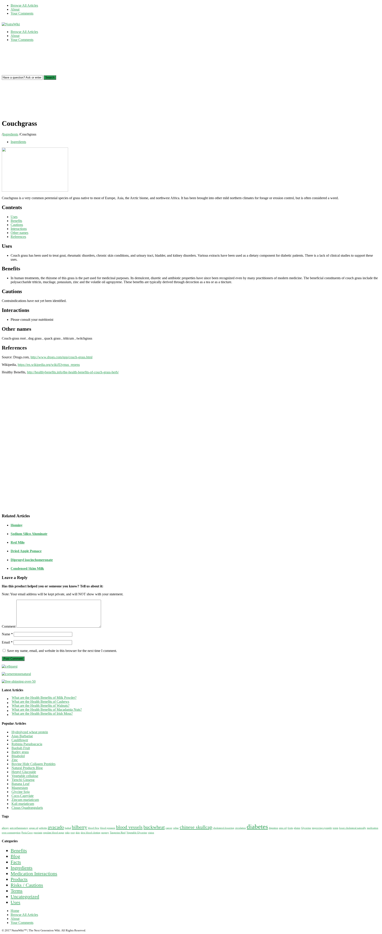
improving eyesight (322, 828)
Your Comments (22, 13)
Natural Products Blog (27, 768)
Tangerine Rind (118, 832)
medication (372, 828)
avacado (56, 827)
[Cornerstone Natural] (16, 674)
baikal (68, 828)
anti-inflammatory (19, 828)
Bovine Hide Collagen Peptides (33, 764)
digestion (273, 828)
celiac (176, 828)
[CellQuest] (9, 666)
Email (7, 642)
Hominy (17, 525)
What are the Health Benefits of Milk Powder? (44, 697)
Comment (8, 626)
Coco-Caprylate (22, 796)
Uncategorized (25, 896)
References (18, 237)
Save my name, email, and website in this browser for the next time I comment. (62, 651)
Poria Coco (27, 832)
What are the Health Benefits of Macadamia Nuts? (47, 709)
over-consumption (11, 832)
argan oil (33, 828)
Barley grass (20, 752)
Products (19, 879)
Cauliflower (19, 740)
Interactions (19, 229)
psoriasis (38, 832)
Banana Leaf (20, 784)
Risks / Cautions (27, 885)
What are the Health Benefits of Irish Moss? (42, 713)
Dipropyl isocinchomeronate (32, 560)
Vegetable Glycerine (136, 832)
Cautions (17, 225)
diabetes (257, 826)
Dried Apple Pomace (26, 551)
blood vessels (129, 827)
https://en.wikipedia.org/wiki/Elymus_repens (49, 365)
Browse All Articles (24, 5)
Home (15, 911)
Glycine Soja (20, 792)
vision (151, 832)
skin (78, 832)
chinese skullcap (196, 827)
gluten (297, 828)
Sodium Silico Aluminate (29, 534)
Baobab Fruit (20, 748)
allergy (5, 828)
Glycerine (306, 828)
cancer (169, 828)
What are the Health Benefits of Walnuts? (40, 705)
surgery (105, 832)
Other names (19, 233)
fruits (290, 828)
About (15, 9)
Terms (17, 891)
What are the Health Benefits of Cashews (40, 701)
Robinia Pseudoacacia (26, 744)
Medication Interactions (34, 873)
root (73, 832)
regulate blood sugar (53, 832)
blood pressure (107, 828)
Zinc (14, 760)
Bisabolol (18, 756)
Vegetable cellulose (24, 776)
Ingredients (10, 134)
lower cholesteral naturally (352, 828)
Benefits (16, 221)
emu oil (283, 828)
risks (67, 832)
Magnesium (19, 788)
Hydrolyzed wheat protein (29, 732)
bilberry (79, 827)
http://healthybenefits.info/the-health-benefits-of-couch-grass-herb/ (73, 372)
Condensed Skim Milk (27, 568)
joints (335, 828)
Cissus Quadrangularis (27, 808)
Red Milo (18, 542)
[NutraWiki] (11, 24)
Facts (16, 862)
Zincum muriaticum (25, 800)
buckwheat (154, 827)
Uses (14, 217)
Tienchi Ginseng (22, 780)
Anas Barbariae (22, 736)
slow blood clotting (90, 832)
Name (7, 634)
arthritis (43, 828)
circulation (240, 828)
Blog (15, 856)
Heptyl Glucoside (23, 772)
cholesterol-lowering (223, 828)
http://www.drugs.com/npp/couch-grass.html (61, 357)
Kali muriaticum (22, 804)
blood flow (93, 828)
